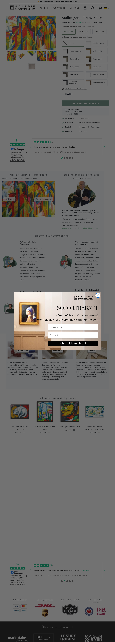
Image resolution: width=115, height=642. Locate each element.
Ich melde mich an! (73, 343)
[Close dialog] (98, 295)
